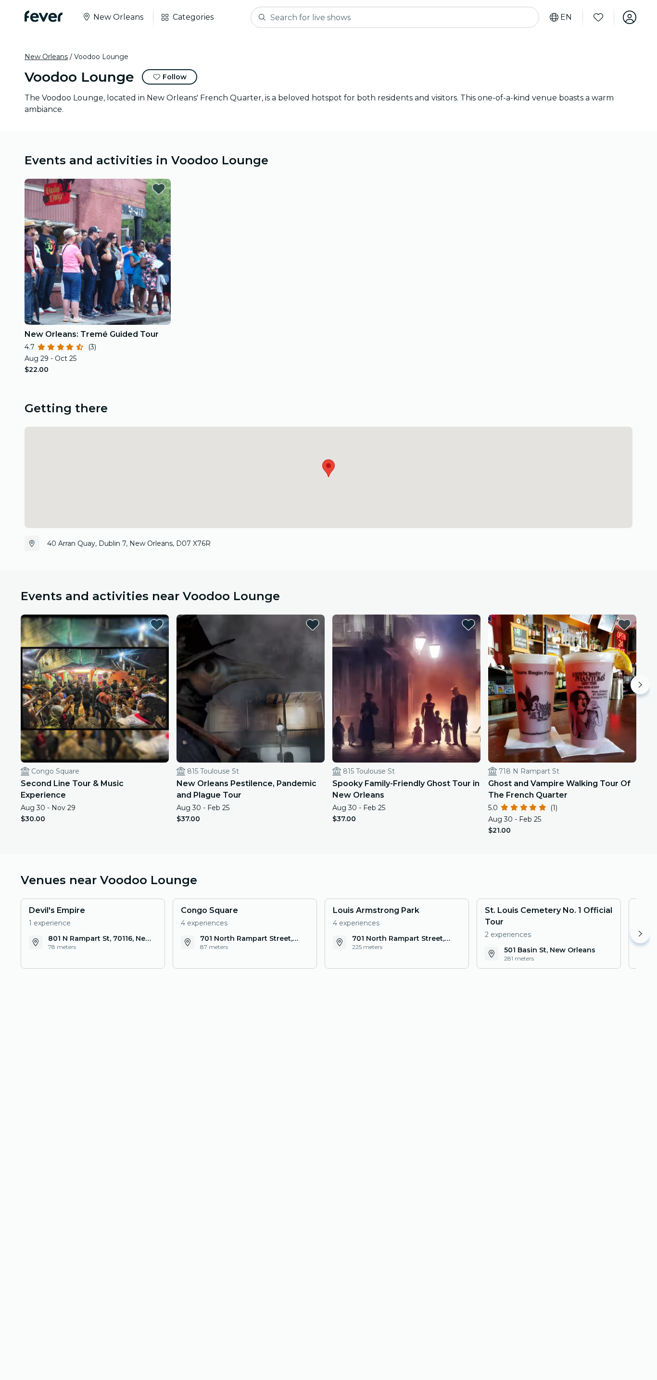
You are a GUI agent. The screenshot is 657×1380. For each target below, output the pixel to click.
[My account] (629, 17)
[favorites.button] (158, 189)
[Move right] (640, 684)
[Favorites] (598, 17)
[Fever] (44, 16)
